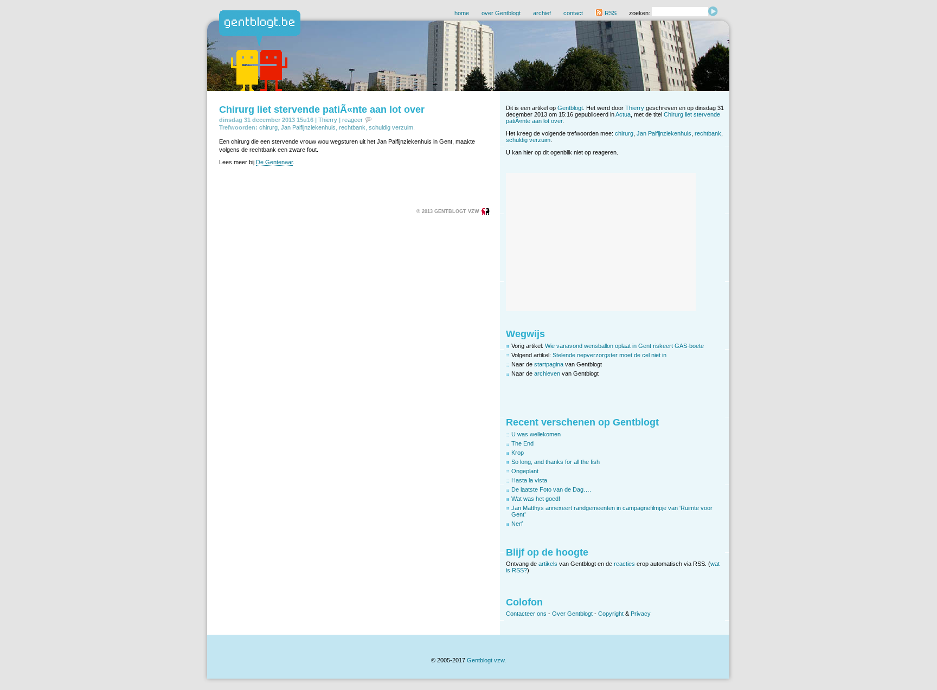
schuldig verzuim (391, 127)
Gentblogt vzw (485, 660)
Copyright (611, 613)
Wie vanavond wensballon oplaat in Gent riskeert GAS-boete (624, 346)
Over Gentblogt (572, 613)
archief (542, 13)
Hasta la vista (529, 480)
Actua (623, 114)
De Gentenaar (274, 162)
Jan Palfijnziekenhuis (308, 127)
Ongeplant (524, 471)
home (461, 13)
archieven (547, 373)
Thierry (327, 120)
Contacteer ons (526, 613)
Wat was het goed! (535, 498)
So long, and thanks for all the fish (555, 462)
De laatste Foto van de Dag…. (551, 489)
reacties (624, 563)
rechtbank (352, 127)
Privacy (641, 613)
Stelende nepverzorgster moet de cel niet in (609, 355)
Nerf (517, 523)
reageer (352, 120)
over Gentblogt (501, 13)
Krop (517, 452)
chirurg (268, 127)
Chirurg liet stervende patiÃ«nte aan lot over (322, 109)
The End (522, 443)
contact (573, 13)
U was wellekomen (536, 434)
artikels (547, 563)
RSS (610, 13)
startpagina (548, 364)
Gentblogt (570, 108)
